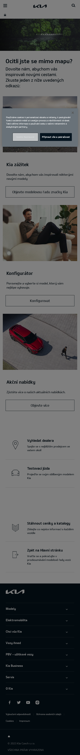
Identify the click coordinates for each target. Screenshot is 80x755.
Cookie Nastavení (25, 137)
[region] (40, 127)
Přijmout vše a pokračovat (56, 137)
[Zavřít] (73, 113)
